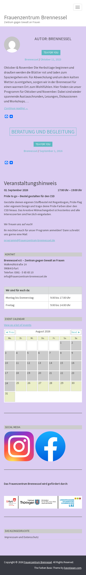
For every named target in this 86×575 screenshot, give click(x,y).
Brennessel (31, 59)
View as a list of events (17, 325)
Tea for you (51, 52)
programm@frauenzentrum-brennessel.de (29, 240)
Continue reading (16, 108)
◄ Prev (9, 332)
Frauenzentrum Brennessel (35, 19)
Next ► (76, 332)
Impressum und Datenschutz (22, 537)
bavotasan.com (72, 568)
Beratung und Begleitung (43, 131)
